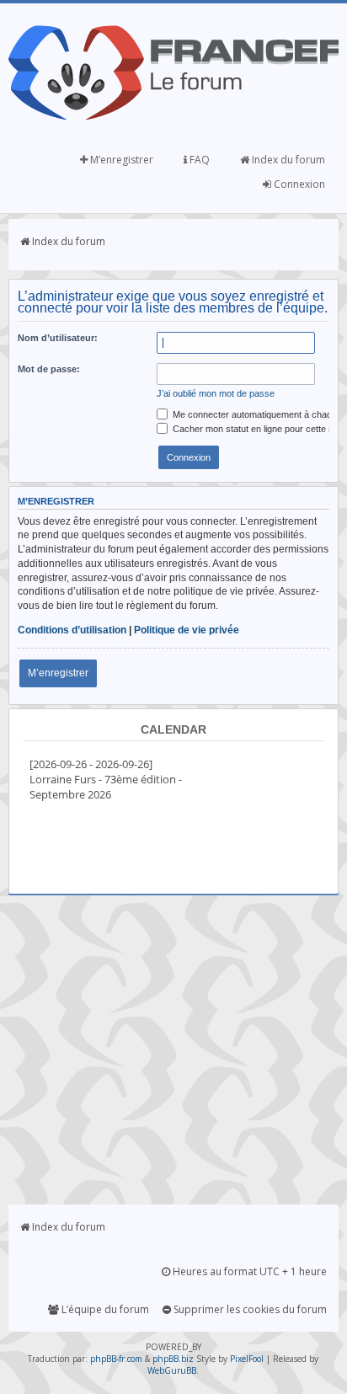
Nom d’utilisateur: (58, 338)
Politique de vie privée (186, 630)
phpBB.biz (173, 1359)
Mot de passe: (49, 369)
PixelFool (247, 1359)
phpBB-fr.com (116, 1359)
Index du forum (287, 159)
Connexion (298, 184)
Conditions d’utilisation (72, 630)
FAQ (198, 159)
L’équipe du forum (104, 1309)
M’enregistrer (120, 159)
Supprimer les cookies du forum (249, 1309)
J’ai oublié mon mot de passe (216, 393)
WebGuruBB (171, 1370)
